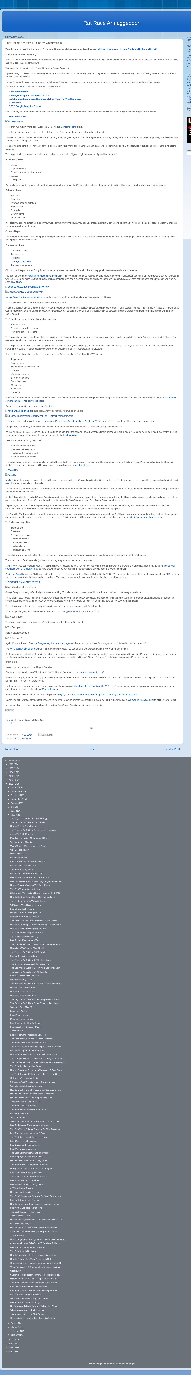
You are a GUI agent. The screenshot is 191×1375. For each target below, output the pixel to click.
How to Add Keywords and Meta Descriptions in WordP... (36, 1220)
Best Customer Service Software (25, 1294)
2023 (11, 776)
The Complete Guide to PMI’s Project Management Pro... (37, 944)
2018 (11, 1348)
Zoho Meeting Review (20, 1216)
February (15, 1331)
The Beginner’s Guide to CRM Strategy (28, 818)
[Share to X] (45, 734)
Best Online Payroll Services (23, 1141)
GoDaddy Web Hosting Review (24, 1078)
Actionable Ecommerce (21, 411)
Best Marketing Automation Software (27, 1050)
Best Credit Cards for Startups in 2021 (28, 862)
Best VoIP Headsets (19, 1113)
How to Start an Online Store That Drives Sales (32, 897)
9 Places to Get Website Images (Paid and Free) (33, 1082)
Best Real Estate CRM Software (25, 1023)
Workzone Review (18, 858)
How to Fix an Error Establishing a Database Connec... (36, 1204)
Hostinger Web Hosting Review (25, 1192)
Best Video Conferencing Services (26, 873)
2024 (11, 772)
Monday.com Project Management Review (30, 838)
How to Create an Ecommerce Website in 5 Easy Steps (36, 1070)
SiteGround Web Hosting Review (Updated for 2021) (35, 893)
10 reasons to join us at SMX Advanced (28, 1314)
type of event (71, 611)
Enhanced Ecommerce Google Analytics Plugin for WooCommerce (104, 694)
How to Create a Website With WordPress (30, 885)
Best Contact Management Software (27, 1247)
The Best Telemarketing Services (25, 889)
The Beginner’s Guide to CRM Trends (28, 952)
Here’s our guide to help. (91, 672)
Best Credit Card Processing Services (28, 1035)
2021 (11, 784)
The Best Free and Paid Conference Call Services (33, 921)
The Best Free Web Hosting (23, 1105)
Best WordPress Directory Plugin (25, 1027)
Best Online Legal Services (23, 1149)
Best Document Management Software (28, 1133)
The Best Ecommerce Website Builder (28, 901)
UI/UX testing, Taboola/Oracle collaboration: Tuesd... (35, 1306)
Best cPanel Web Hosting (22, 909)
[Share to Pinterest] (51, 734)
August (14, 803)
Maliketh (110, 1364)
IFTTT (12, 723)
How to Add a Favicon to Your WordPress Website (33, 1227)
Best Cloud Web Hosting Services (26, 1172)
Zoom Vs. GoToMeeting (21, 834)
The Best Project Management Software (29, 1165)
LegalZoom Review (19, 1015)
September (16, 799)
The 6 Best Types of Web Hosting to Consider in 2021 (35, 1047)
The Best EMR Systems (21, 869)
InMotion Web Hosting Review (24, 917)
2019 (11, 1344)
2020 (11, 1340)
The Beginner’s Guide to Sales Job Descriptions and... (35, 984)
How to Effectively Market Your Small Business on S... (35, 1090)
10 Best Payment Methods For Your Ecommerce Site (35, 1121)
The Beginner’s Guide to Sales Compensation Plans (34, 999)
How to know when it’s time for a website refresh (33, 1255)
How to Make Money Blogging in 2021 (28, 928)
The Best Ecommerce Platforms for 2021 (29, 1109)
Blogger (130, 1364)
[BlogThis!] (42, 734)
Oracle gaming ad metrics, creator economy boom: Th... (36, 1263)
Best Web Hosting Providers (23, 956)
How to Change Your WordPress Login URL (30, 1259)
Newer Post (12, 749)
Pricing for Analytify (14, 574)
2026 (11, 764)
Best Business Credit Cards (23, 865)
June (13, 811)
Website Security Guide (21, 980)
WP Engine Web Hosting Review (25, 905)
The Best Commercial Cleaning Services (29, 1153)
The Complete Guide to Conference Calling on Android (36, 1058)
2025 (11, 768)
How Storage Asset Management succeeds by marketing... (38, 1239)
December (16, 787)
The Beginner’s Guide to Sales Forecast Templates (34, 1003)
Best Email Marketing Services (24, 1180)
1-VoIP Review (17, 1235)
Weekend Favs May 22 (21, 1007)
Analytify (16, 103)
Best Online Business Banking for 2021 (28, 1287)
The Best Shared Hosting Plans (25, 1212)
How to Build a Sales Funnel (23, 826)
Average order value (21, 261)
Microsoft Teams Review (21, 1019)
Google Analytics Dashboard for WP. (139, 49)
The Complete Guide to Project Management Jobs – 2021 (37, 1062)
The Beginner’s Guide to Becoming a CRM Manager (35, 968)
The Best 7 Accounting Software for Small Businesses (35, 1196)
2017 (11, 1351)
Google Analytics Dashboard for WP (30, 95)
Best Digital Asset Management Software (29, 1125)
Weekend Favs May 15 (21, 1224)
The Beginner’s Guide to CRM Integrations (30, 960)
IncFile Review (17, 854)
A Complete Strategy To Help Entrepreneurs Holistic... (35, 1231)
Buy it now (16, 282)
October (15, 795)
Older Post (173, 749)
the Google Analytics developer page (52, 643)
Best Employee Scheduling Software (27, 1157)
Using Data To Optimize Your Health (27, 948)
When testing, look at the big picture (27, 1310)
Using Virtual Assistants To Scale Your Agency (31, 1168)
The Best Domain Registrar (23, 1251)
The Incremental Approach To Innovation (29, 964)
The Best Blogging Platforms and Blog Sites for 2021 (35, 1074)
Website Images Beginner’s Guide (26, 1086)
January (15, 1335)
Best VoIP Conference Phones (24, 1200)
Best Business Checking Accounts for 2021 (30, 877)
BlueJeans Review (19, 1011)
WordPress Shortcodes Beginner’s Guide (29, 1298)
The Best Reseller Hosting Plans (25, 1066)
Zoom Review (16, 1031)
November (16, 791)
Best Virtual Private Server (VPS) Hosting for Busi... (34, 1290)
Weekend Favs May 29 (21, 842)
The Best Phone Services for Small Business (31, 1039)
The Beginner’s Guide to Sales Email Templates (33, 830)
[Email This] (39, 734)
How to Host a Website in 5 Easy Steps (28, 1161)
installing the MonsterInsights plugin (44, 276)
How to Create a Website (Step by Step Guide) (32, 1098)
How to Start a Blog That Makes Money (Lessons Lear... (36, 924)
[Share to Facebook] (48, 734)
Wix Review (15, 1271)
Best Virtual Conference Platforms (26, 1208)
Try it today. (84, 465)
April (13, 1323)
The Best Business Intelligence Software (29, 1137)
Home (93, 749)
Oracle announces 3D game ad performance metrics (35, 1267)
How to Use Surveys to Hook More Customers (32, 1094)
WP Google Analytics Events (24, 582)
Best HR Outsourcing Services (24, 976)
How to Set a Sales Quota (22, 991)
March (14, 1327)
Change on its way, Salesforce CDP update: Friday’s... (35, 1243)
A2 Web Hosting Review (21, 1188)
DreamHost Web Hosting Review (25, 913)
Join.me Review (17, 1117)
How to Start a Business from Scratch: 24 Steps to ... (35, 1054)
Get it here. (50, 406)
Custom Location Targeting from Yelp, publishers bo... (35, 1275)
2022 (11, 780)
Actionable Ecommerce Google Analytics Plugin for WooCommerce (77, 421)
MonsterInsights (106, 49)
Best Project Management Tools (25, 940)
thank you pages (71, 435)
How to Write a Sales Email (23, 987)
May (13, 815)
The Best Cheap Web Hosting (24, 936)
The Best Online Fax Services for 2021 (28, 1042)
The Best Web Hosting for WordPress (28, 932)
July (13, 807)
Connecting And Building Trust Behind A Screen (32, 1318)
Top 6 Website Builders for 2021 (25, 1102)
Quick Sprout (26, 739)
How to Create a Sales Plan (23, 995)
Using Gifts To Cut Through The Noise (28, 846)
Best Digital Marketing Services (25, 1145)
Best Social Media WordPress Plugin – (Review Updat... (36, 881)
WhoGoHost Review (19, 850)
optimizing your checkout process (145, 517)
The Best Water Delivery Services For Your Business (35, 1129)
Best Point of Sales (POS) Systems (26, 1184)
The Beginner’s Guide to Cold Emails (27, 822)
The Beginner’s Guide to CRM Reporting (29, 972)
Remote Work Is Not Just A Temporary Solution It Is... (35, 1279)
